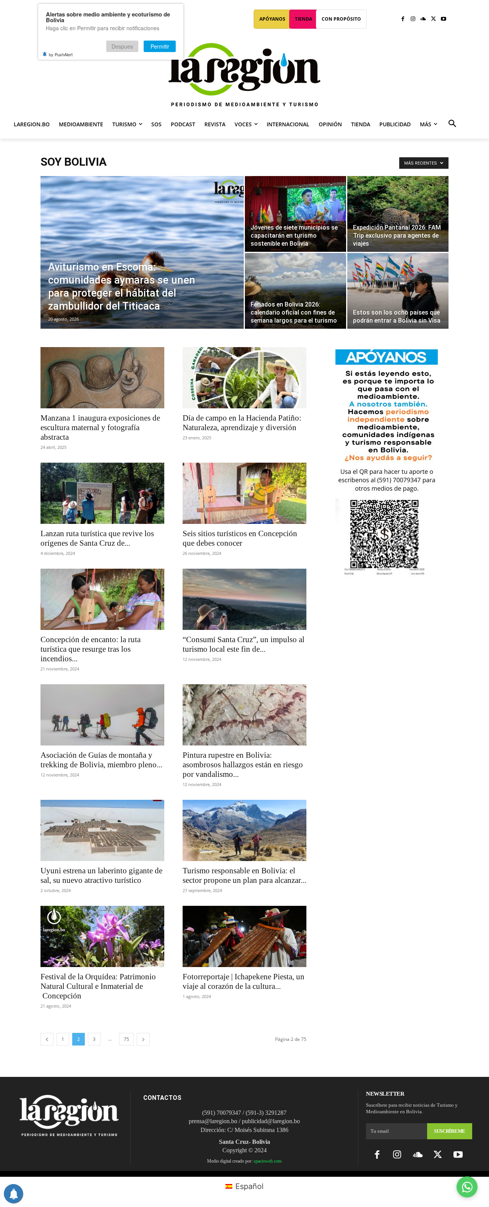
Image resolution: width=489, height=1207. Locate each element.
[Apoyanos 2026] (386, 574)
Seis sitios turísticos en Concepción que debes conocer (240, 538)
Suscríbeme (449, 1131)
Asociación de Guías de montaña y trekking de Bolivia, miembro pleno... (101, 759)
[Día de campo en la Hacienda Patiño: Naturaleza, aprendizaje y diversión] (244, 377)
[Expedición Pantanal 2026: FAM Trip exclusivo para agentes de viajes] (398, 214)
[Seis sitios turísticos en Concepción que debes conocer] (244, 493)
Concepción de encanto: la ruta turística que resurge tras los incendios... (90, 649)
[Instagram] (413, 19)
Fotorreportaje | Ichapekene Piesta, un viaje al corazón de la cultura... (243, 981)
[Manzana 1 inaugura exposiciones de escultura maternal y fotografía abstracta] (102, 377)
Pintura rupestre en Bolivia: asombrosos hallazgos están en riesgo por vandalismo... (243, 764)
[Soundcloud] (423, 19)
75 (126, 1039)
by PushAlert (61, 54)
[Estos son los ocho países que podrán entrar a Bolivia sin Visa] (398, 287)
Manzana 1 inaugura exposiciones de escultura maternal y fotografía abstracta (100, 427)
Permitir (160, 46)
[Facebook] (403, 19)
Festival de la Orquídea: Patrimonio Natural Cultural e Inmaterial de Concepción (98, 986)
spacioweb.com (268, 1161)
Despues (122, 46)
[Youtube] (443, 19)
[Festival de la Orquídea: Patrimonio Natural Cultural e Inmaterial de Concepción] (102, 936)
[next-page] (143, 1039)
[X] (433, 19)
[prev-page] (46, 1039)
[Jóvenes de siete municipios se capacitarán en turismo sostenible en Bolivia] (295, 214)
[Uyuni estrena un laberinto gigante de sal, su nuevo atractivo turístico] (102, 830)
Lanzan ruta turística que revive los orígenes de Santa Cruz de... (97, 538)
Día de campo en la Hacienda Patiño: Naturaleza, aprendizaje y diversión (242, 422)
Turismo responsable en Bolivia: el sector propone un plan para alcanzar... (244, 875)
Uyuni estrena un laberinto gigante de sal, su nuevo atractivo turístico (101, 875)
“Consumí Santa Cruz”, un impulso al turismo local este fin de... (243, 644)
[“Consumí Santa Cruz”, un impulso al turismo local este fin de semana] (244, 599)
